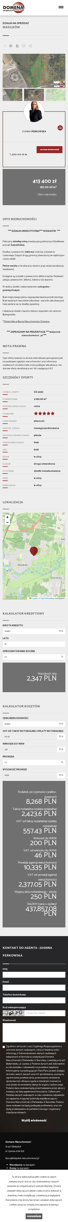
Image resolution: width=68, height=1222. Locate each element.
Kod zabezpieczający (14, 1007)
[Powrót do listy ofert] (5, 46)
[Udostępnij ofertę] (30, 46)
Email (6, 982)
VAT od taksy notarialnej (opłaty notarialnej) (33, 731)
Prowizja (8, 757)
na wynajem (22, 1165)
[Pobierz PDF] (17, 46)
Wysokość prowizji (15, 770)
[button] (34, 551)
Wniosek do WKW (13, 744)
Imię (5, 969)
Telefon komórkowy (14, 995)
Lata (6, 638)
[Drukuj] (10, 46)
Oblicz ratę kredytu (47, 195)
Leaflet (34, 598)
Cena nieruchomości (15, 718)
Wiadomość (9, 1020)
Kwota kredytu (13, 625)
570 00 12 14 (19, 155)
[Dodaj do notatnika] (23, 46)
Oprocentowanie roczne (19, 651)
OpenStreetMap (47, 598)
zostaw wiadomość (49, 149)
